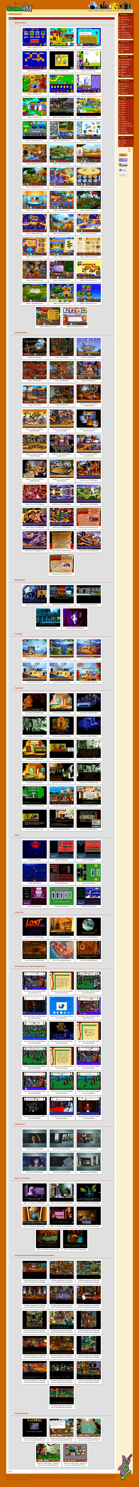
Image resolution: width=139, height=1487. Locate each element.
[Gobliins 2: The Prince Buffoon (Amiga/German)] (62, 444)
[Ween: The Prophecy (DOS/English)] (35, 1192)
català (123, 101)
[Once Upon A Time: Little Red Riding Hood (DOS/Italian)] (62, 1106)
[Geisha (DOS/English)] (35, 849)
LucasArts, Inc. (104, 1476)
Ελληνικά (124, 103)
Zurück (10, 1471)
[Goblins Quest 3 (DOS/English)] (89, 470)
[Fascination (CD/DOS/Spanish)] (35, 795)
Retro (122, 145)
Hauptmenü (123, 14)
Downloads (124, 24)
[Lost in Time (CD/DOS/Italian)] (89, 950)
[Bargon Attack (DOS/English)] (89, 594)
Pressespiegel (125, 86)
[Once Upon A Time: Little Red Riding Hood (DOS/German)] (35, 981)
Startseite (124, 17)
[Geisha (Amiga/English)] (35, 896)
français (123, 112)
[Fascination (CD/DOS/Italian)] (62, 819)
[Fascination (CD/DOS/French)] (89, 795)
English (123, 105)
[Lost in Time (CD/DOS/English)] (35, 927)
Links (122, 90)
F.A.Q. (123, 45)
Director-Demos (125, 32)
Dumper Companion (126, 37)
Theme (122, 137)
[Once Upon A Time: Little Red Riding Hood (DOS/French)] (62, 1006)
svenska (123, 130)
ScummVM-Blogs (126, 34)
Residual (123, 143)
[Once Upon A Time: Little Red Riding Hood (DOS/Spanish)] (89, 981)
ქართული (124, 121)
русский (123, 128)
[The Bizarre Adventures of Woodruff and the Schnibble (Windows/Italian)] (89, 1370)
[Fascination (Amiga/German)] (35, 749)
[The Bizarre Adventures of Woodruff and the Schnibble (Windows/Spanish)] (62, 1320)
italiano (123, 119)
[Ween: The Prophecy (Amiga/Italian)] (48, 1239)
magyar (123, 116)
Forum (123, 22)
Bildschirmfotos (125, 19)
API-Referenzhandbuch (126, 75)
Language (123, 98)
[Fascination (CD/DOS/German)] (62, 772)
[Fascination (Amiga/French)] (89, 749)
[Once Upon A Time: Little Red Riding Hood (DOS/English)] (35, 1031)
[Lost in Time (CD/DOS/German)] (35, 950)
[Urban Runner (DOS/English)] (35, 1138)
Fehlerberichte (125, 62)
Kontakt (123, 88)
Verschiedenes (124, 81)
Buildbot (123, 72)
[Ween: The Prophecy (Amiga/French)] (62, 1216)
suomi (123, 110)
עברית (120, 114)
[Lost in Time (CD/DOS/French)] (62, 950)
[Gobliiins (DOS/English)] (35, 347)
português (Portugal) (126, 126)
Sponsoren (124, 84)
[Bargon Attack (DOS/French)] (35, 594)
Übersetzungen (125, 64)
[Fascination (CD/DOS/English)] (35, 702)
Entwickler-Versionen (124, 67)
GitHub (123, 70)
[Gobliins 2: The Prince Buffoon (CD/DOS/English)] (89, 393)
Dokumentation (124, 42)
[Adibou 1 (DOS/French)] (35, 37)
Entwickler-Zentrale (126, 59)
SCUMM (123, 140)
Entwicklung (124, 56)
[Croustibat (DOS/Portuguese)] (35, 648)
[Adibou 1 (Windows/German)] (62, 107)
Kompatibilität (125, 49)
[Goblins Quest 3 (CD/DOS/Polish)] (62, 540)
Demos (123, 30)
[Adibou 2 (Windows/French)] (62, 130)
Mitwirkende (124, 93)
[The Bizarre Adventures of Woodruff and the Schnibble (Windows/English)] (35, 1270)
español (123, 107)
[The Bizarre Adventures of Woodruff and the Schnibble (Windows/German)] (89, 1295)
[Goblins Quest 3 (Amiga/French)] (89, 517)
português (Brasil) (126, 123)
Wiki (122, 51)
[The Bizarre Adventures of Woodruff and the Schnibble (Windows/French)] (35, 1345)
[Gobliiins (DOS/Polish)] (35, 394)
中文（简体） (125, 132)
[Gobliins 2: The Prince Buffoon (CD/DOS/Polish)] (35, 469)
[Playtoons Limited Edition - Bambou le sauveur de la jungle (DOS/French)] (35, 1428)
